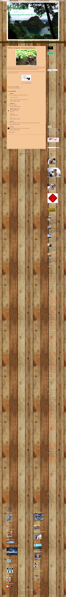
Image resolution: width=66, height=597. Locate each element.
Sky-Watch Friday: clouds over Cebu (53, 298)
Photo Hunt (50, 395)
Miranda (17, 7)
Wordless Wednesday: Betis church (53, 306)
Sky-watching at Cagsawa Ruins (55, 235)
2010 (50, 273)
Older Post (43, 150)
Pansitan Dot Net (51, 473)
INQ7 (48, 482)
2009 (50, 275)
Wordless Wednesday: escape (52, 359)
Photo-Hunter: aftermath (52, 350)
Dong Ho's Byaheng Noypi (52, 426)
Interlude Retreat (51, 469)
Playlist (51, 390)
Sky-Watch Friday (51, 422)
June (51, 286)
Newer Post (10, 150)
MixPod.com (56, 390)
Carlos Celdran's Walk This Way (53, 462)
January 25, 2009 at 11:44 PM (15, 106)
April (51, 289)
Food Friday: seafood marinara (53, 352)
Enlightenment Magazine (52, 471)
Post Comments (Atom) (29, 153)
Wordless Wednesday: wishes (52, 322)
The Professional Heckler (52, 397)
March (51, 291)
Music (49, 390)
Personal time (52, 338)
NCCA (49, 478)
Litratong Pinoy (50, 424)
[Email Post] (21, 86)
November (52, 278)
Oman (11, 126)
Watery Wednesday (51, 414)
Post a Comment (12, 132)
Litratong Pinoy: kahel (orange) (52, 320)
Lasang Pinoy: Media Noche (52, 369)
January (51, 294)
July (50, 284)
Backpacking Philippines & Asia (53, 406)
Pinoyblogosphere (51, 487)
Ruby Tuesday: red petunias (53, 326)
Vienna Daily (50, 437)
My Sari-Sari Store (51, 441)
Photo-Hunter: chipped (52, 315)
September (52, 281)
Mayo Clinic (50, 484)
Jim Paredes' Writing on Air (52, 448)
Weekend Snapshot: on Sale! (53, 343)
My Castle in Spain (51, 412)
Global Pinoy (50, 465)
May (50, 288)
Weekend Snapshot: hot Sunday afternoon (21, 48)
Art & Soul (49, 408)
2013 (50, 268)
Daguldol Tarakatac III (14, 108)
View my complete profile (52, 61)
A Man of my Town (51, 433)
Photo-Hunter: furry (53, 296)
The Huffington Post (51, 405)
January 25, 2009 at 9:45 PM (15, 101)
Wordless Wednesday (51, 420)
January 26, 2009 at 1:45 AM (15, 118)
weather (11, 87)
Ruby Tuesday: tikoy (53, 308)
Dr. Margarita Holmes (51, 458)
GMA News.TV (50, 480)
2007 (50, 376)
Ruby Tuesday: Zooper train (52, 340)
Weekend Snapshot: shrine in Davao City (53, 328)
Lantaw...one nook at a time (52, 401)
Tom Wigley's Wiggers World (53, 428)
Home (9, 42)
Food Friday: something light (53, 372)
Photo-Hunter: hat (53, 331)
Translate (55, 71)
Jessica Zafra (50, 454)
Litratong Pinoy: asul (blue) (52, 336)
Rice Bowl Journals (51, 476)
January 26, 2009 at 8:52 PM (15, 129)
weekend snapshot (17, 87)
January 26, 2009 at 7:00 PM (15, 124)
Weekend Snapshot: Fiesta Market (53, 365)
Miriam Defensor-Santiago (52, 460)
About (14, 42)
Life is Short (50, 439)
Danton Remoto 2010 (51, 399)
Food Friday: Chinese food (52, 317)
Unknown (11, 103)
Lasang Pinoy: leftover (52, 345)
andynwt (36, 589)
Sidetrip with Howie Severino (53, 463)
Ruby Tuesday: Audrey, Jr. (52, 362)
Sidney (11, 93)
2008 (50, 374)
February (51, 293)
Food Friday (50, 416)
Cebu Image (50, 410)
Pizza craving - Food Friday (52, 301)
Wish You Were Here (51, 444)
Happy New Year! (53, 367)
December (52, 276)
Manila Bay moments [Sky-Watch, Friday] (54, 244)
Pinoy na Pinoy (50, 403)
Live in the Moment (20, 42)
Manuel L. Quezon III (51, 456)
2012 (50, 270)
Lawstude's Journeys (51, 431)
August (51, 283)
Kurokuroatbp (50, 435)
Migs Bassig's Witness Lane (53, 446)
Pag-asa (10, 68)
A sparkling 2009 (53, 356)
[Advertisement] (26, 141)
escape (11, 121)
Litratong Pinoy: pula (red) (52, 355)
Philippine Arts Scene (51, 467)
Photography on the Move (52, 430)
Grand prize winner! (53, 347)
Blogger (43, 589)
